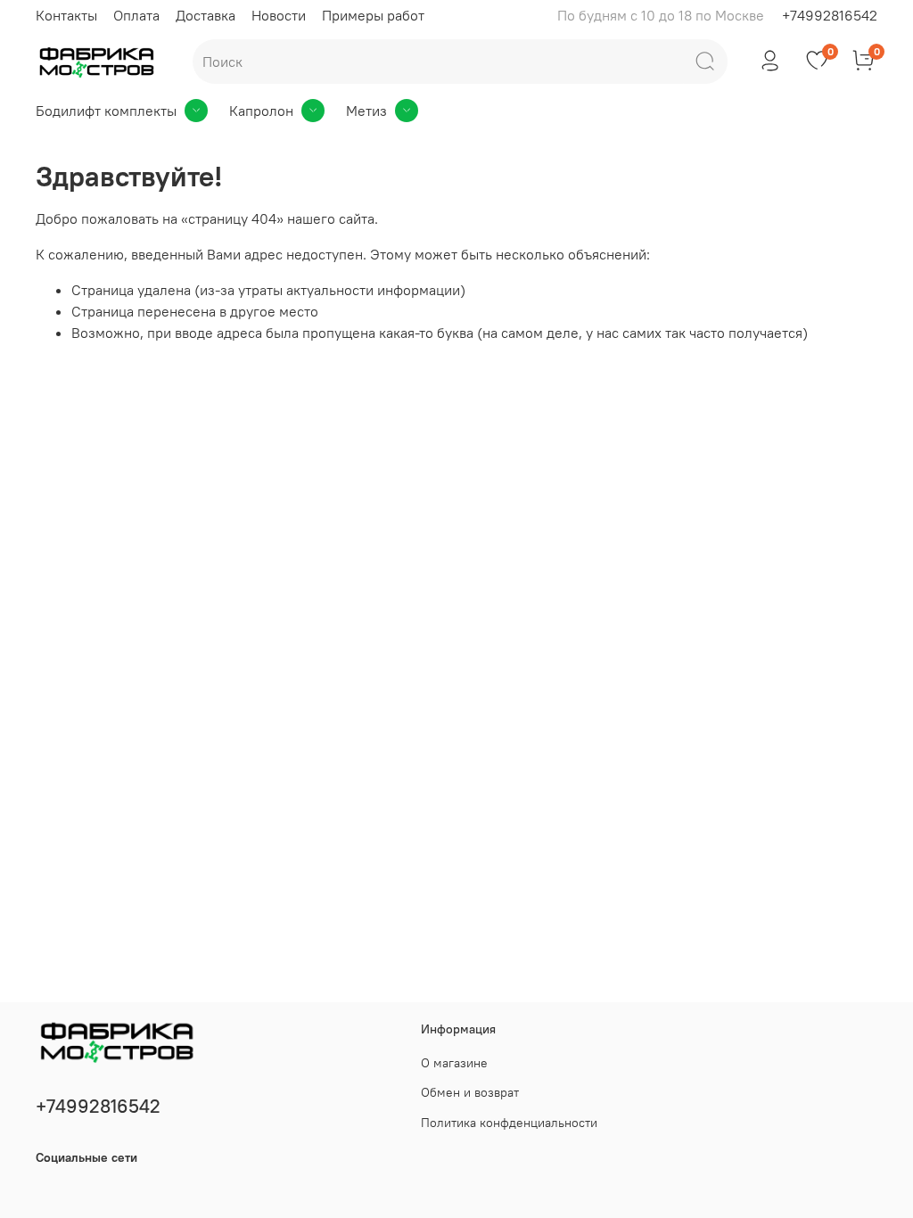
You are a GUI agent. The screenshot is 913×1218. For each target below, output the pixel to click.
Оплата (136, 15)
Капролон (261, 110)
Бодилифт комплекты (106, 110)
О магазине (454, 1063)
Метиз (366, 110)
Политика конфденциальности (509, 1123)
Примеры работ (373, 15)
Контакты (66, 15)
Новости (278, 15)
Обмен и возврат (470, 1092)
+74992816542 (829, 15)
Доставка (205, 15)
